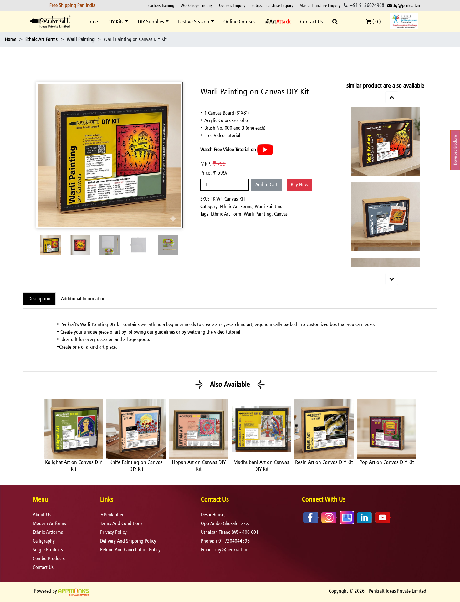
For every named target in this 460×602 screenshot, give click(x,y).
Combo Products (49, 558)
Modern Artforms (49, 523)
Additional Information (83, 299)
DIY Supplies (151, 21)
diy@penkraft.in (406, 5)
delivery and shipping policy (128, 541)
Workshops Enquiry (197, 5)
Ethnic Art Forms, (237, 206)
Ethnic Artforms (48, 532)
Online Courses (239, 21)
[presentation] (34, 442)
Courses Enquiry (232, 5)
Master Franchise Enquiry (319, 5)
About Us (42, 515)
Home (91, 21)
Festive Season (193, 21)
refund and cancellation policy (130, 550)
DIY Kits (115, 21)
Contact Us (311, 21)
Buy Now (299, 184)
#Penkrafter (112, 515)
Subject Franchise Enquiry (272, 5)
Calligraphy (44, 541)
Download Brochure (455, 150)
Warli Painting (269, 206)
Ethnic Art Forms (41, 39)
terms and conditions (121, 523)
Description (39, 299)
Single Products (48, 550)
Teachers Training (160, 5)
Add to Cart (266, 184)
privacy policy (113, 532)
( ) (376, 21)
